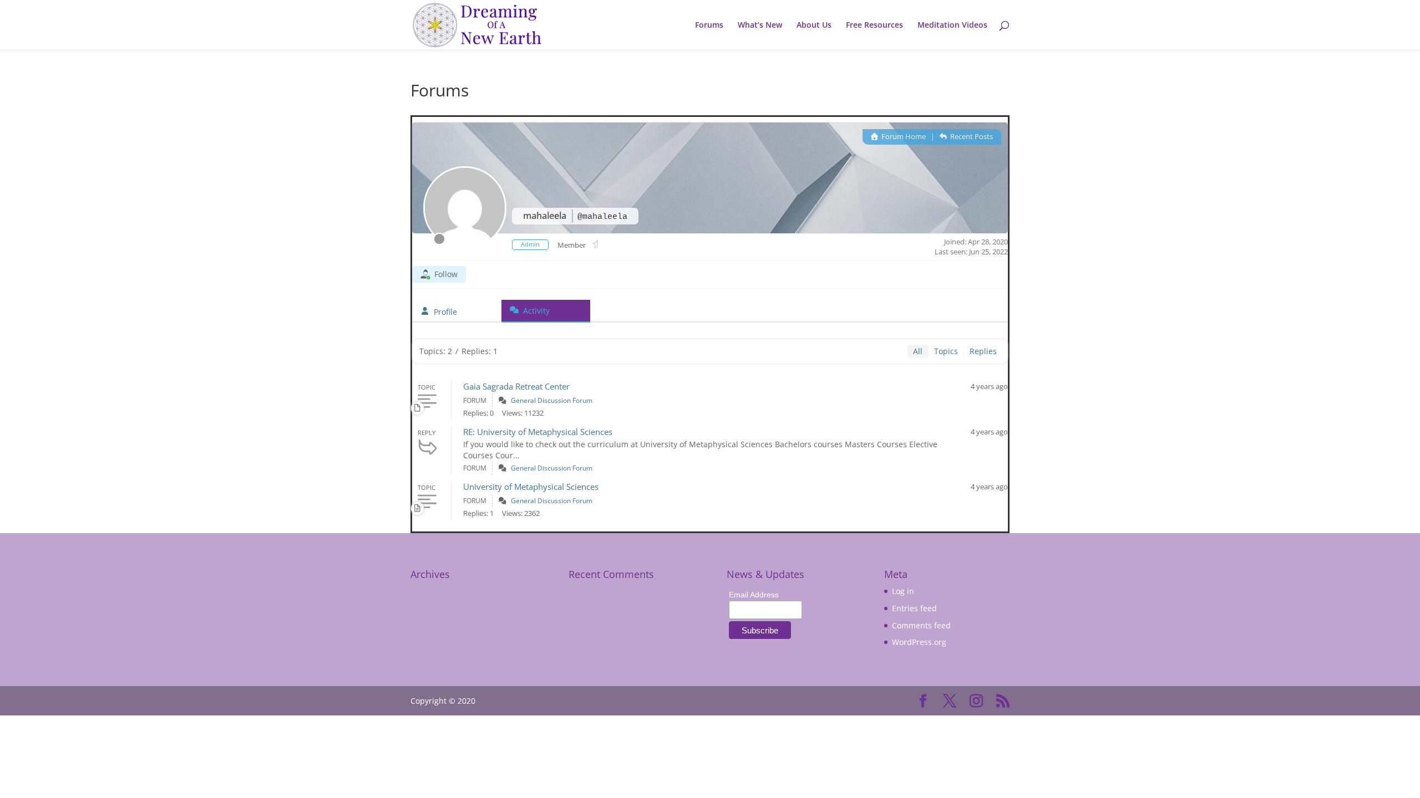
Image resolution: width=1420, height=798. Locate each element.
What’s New (760, 25)
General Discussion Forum (551, 400)
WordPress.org (919, 642)
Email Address (754, 594)
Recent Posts (971, 136)
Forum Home (903, 136)
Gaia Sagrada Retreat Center (516, 386)
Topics (946, 351)
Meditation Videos (952, 25)
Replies (983, 351)
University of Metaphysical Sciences (531, 486)
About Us (814, 25)
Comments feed (921, 625)
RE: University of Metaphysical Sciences (537, 431)
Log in (903, 591)
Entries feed (914, 608)
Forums (709, 25)
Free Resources (874, 25)
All (917, 351)
